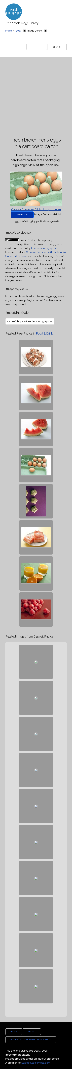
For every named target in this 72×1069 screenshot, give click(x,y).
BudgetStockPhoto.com (35, 1062)
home (14, 1032)
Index (8, 30)
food (18, 30)
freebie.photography (43, 248)
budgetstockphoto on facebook (31, 1040)
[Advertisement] (36, 97)
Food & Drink (44, 333)
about (32, 1032)
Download (22, 215)
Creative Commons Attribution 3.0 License (36, 209)
